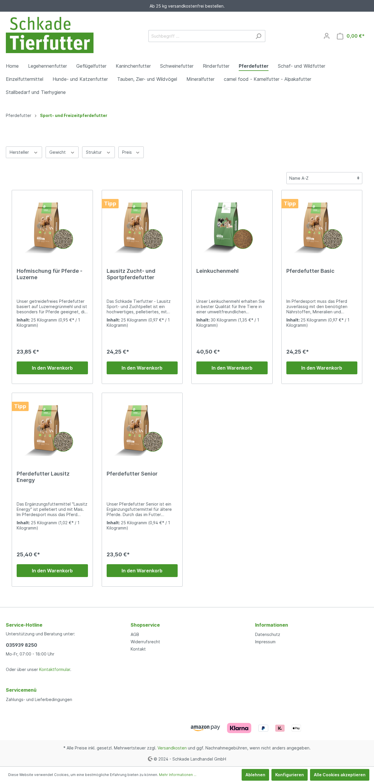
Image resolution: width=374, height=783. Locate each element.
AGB (135, 634)
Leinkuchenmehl (217, 271)
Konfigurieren (289, 774)
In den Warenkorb (52, 368)
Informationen (271, 625)
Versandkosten (172, 747)
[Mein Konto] (326, 35)
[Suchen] (258, 36)
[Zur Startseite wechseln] (50, 35)
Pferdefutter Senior (132, 474)
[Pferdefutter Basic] (322, 224)
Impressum (265, 641)
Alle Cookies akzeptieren (340, 774)
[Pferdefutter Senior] (142, 427)
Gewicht (58, 152)
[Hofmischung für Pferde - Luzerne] (52, 224)
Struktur (94, 152)
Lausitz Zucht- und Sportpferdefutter (131, 274)
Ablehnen (255, 774)
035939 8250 (21, 645)
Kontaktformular (54, 669)
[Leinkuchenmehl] (232, 224)
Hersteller (20, 152)
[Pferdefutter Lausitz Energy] (52, 427)
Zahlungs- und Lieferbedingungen (39, 699)
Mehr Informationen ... (177, 774)
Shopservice (145, 625)
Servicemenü (21, 690)
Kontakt (138, 648)
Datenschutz (267, 634)
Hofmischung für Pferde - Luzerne (49, 274)
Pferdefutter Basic (310, 271)
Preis (127, 152)
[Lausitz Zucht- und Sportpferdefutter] (142, 224)
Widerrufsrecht (145, 641)
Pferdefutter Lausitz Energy (43, 477)
